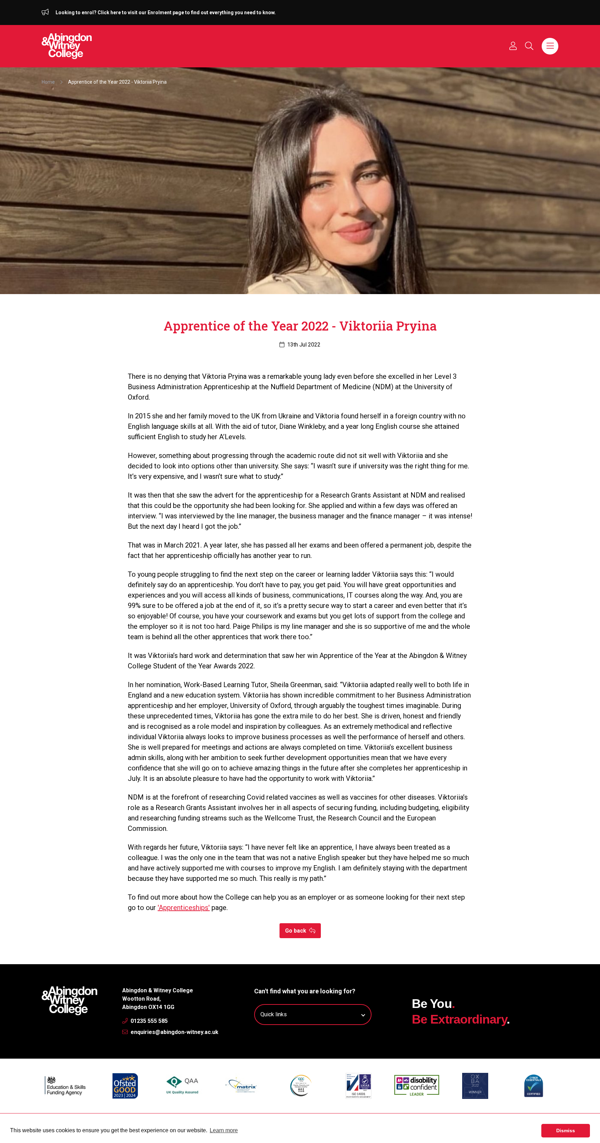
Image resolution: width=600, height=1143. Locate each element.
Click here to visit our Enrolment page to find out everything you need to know (186, 12)
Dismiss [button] (565, 1130)
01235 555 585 (148, 1021)
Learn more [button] (224, 1130)
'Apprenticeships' (184, 907)
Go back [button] (296, 930)
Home (48, 82)
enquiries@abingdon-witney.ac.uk (173, 1032)
